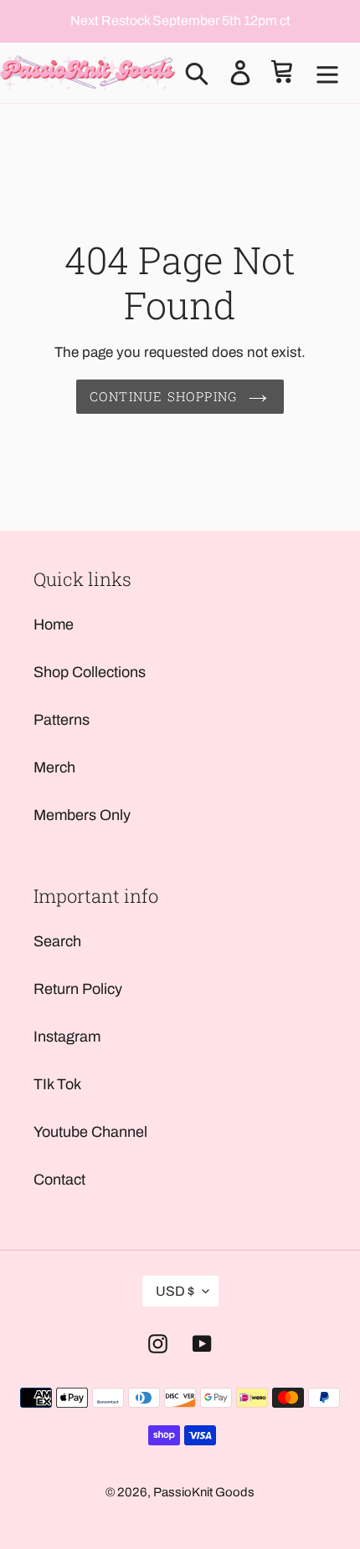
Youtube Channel (90, 1132)
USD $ (175, 1291)
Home (53, 624)
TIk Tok (57, 1084)
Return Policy (77, 989)
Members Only (82, 815)
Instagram (66, 1036)
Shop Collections (89, 672)
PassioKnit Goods (204, 1492)
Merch (54, 767)
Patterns (61, 719)
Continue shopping (164, 396)
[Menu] (327, 73)
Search (57, 941)
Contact (59, 1179)
